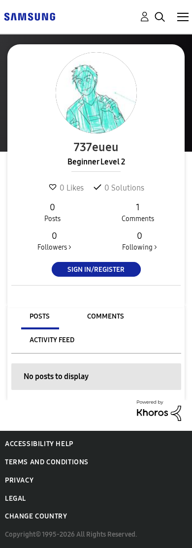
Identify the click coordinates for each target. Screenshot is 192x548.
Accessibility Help (39, 444)
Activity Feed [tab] (52, 340)
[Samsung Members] (29, 16)
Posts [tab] (40, 316)
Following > (139, 241)
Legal (15, 498)
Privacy (19, 480)
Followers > (54, 241)
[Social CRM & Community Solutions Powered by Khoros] (159, 410)
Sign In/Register (96, 269)
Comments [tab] (105, 316)
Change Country (36, 516)
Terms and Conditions (47, 462)
